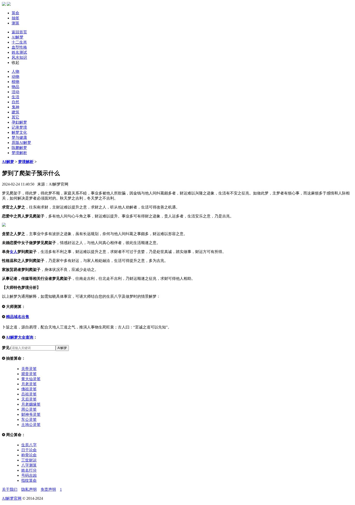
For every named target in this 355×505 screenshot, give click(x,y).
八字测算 (29, 465)
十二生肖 (19, 42)
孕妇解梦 (19, 122)
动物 (15, 76)
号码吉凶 (29, 475)
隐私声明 (29, 489)
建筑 (15, 112)
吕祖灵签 (29, 394)
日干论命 (29, 450)
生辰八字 (29, 445)
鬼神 (15, 107)
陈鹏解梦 (19, 148)
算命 (15, 13)
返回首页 (19, 32)
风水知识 (19, 57)
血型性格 (19, 47)
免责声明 (48, 489)
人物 (15, 71)
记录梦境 (19, 127)
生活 (15, 97)
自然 (15, 102)
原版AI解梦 (21, 143)
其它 (15, 117)
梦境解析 (19, 153)
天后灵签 (29, 399)
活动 (15, 92)
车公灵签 (29, 419)
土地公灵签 (31, 425)
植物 (15, 82)
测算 (15, 23)
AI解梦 (17, 37)
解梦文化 (19, 132)
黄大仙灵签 (31, 379)
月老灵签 (29, 384)
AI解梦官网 (11, 498)
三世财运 (29, 460)
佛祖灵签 (29, 389)
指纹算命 (29, 480)
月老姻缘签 (31, 404)
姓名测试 (19, 52)
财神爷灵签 (31, 414)
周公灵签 (29, 409)
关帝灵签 (29, 369)
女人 (13, 252)
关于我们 (9, 489)
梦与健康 (19, 137)
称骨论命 (29, 455)
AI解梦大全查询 (19, 337)
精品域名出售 (17, 317)
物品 (15, 87)
